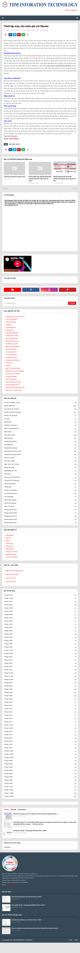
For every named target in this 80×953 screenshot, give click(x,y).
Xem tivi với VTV (11, 582)
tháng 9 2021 (40, 657)
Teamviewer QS (11, 327)
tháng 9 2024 (40, 611)
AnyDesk (8, 325)
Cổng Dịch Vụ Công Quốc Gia (15, 316)
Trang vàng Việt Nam (12, 360)
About (76, 940)
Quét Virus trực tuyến (13, 374)
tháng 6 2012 (40, 712)
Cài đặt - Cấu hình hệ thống (40, 412)
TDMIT (7, 30)
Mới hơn (5, 189)
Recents (13, 809)
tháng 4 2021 (40, 660)
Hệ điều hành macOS (40, 441)
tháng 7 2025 (40, 601)
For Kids (40, 419)
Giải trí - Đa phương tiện (40, 428)
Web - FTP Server (40, 506)
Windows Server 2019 (40, 519)
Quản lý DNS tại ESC (12, 384)
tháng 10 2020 (40, 679)
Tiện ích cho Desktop (40, 500)
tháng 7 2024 (40, 618)
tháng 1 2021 (40, 670)
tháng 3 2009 (40, 780)
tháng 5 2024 (40, 621)
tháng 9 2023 (40, 627)
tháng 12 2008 (40, 790)
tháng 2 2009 (40, 783)
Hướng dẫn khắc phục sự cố (40, 451)
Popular (6, 809)
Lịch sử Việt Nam (11, 379)
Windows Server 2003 (40, 510)
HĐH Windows (40, 438)
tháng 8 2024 (40, 614)
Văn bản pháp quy (12, 333)
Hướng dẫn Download (40, 448)
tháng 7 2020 (40, 689)
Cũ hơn (75, 189)
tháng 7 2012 (40, 709)
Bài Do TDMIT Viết (40, 406)
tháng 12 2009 (40, 751)
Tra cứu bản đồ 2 (11, 352)
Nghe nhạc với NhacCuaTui (14, 571)
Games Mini (40, 422)
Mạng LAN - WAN (40, 467)
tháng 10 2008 (40, 796)
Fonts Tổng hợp (11, 322)
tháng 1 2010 (40, 748)
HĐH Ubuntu (40, 432)
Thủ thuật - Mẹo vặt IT (40, 493)
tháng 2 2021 (40, 666)
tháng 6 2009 (40, 770)
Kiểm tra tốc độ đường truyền (15, 387)
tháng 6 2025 (40, 605)
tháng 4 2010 (40, 741)
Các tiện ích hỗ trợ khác (40, 409)
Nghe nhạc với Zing (12, 574)
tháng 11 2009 (40, 754)
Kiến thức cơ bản (40, 461)
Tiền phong (9, 546)
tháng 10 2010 (40, 728)
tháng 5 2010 (40, 738)
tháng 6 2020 (40, 692)
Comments (22, 809)
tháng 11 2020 (40, 676)
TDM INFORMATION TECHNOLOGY (22, 940)
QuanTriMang (14, 139)
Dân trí (8, 541)
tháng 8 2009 (40, 764)
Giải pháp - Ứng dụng (40, 425)
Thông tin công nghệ (40, 490)
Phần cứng (40, 474)
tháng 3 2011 (40, 722)
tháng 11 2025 (40, 598)
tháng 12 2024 (40, 608)
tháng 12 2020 (40, 673)
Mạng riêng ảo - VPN (40, 471)
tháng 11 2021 (40, 650)
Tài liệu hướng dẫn (40, 484)
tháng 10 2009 (40, 757)
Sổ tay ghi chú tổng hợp (40, 480)
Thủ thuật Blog (40, 497)
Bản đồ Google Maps (12, 346)
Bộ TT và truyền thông (13, 368)
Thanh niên (9, 543)
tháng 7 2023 (40, 631)
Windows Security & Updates (15, 371)
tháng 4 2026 (40, 595)
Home (70, 940)
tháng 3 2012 (40, 715)
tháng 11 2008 (40, 793)
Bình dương (9, 549)
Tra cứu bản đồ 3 (11, 355)
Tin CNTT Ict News (12, 557)
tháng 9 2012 (40, 705)
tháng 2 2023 (40, 640)
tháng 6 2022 (40, 647)
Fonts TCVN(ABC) (12, 319)
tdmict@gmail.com (11, 885)
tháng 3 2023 (40, 637)
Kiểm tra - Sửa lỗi (40, 458)
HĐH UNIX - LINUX (33, 30)
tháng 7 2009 (40, 767)
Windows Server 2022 (40, 522)
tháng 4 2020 (40, 699)
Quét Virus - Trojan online (14, 390)
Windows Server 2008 (40, 513)
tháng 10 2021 (40, 653)
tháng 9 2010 (40, 731)
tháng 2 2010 (40, 744)
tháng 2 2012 (40, 718)
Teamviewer (10, 330)
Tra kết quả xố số (11, 357)
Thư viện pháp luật (12, 338)
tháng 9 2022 (40, 644)
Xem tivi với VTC (11, 578)
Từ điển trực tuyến (12, 344)
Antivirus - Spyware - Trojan (40, 402)
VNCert (8, 365)
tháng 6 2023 (40, 634)
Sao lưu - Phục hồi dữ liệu (40, 477)
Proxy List (9, 363)
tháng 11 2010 (40, 725)
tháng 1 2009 (40, 786)
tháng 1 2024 (40, 624)
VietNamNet (10, 535)
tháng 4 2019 (40, 702)
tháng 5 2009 (40, 774)
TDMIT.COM (40, 487)
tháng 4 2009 (40, 777)
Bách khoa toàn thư (12, 341)
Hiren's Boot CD (40, 445)
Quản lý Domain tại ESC (13, 382)
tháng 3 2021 (40, 663)
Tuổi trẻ (8, 538)
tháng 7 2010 (40, 735)
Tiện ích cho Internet (40, 503)
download (32, 56)
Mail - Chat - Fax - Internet (40, 464)
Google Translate (11, 376)
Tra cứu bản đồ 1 (11, 349)
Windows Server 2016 (40, 516)
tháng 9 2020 (40, 683)
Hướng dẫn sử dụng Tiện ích (40, 454)
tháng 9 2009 (40, 761)
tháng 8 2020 (40, 686)
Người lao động (11, 554)
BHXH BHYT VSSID (12, 335)
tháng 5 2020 (40, 696)
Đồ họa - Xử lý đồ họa (40, 415)
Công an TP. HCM (11, 551)
